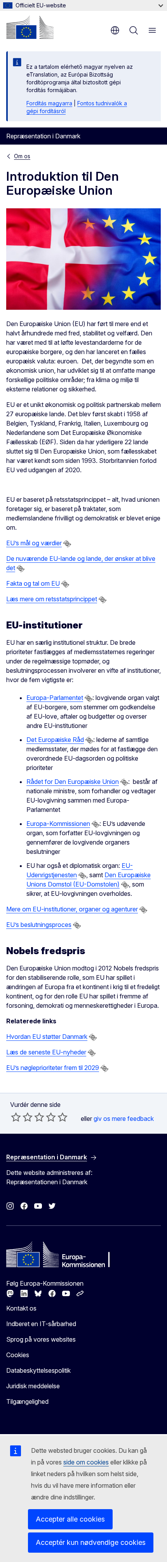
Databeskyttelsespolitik (38, 1370)
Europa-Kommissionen (58, 823)
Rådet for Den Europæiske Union (72, 781)
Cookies (17, 1355)
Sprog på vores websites (41, 1339)
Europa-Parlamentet (54, 698)
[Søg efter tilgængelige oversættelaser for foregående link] (67, 544)
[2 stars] (21, 1117)
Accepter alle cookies (70, 1519)
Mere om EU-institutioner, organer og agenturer (72, 909)
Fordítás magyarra (49, 103)
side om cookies (86, 1462)
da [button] (115, 30)
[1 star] (16, 1117)
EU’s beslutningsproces (38, 924)
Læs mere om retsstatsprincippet (51, 599)
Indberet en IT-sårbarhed (41, 1324)
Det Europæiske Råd (55, 739)
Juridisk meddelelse (33, 1386)
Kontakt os (21, 1308)
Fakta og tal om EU (33, 583)
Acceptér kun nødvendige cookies (91, 1542)
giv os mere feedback (124, 1118)
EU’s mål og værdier (34, 543)
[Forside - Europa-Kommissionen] (30, 27)
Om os (22, 156)
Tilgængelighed (27, 1401)
